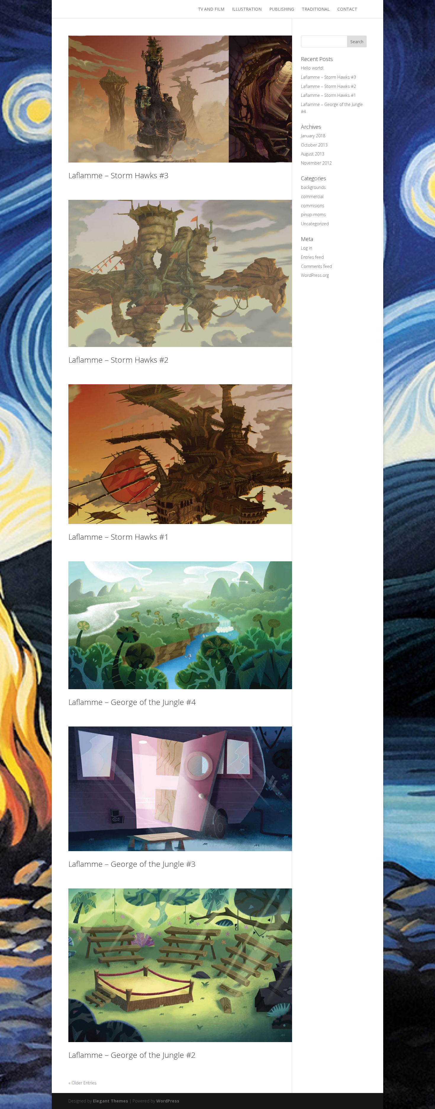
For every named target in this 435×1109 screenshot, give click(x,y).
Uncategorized (315, 223)
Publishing (281, 9)
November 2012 (316, 163)
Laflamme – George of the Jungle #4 (132, 702)
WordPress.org (315, 275)
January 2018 (313, 136)
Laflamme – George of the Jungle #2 (132, 1054)
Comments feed (316, 266)
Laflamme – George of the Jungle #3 (132, 864)
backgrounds (313, 187)
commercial (312, 196)
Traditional (316, 9)
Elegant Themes (110, 1101)
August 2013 (312, 154)
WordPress (167, 1101)
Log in (306, 248)
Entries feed (312, 257)
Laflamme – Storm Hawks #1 (118, 536)
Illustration (247, 9)
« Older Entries (82, 1083)
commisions (312, 205)
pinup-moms (313, 214)
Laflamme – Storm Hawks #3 (118, 175)
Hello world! (312, 68)
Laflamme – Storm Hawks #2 (118, 359)
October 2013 (314, 145)
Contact (347, 9)
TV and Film (211, 9)
